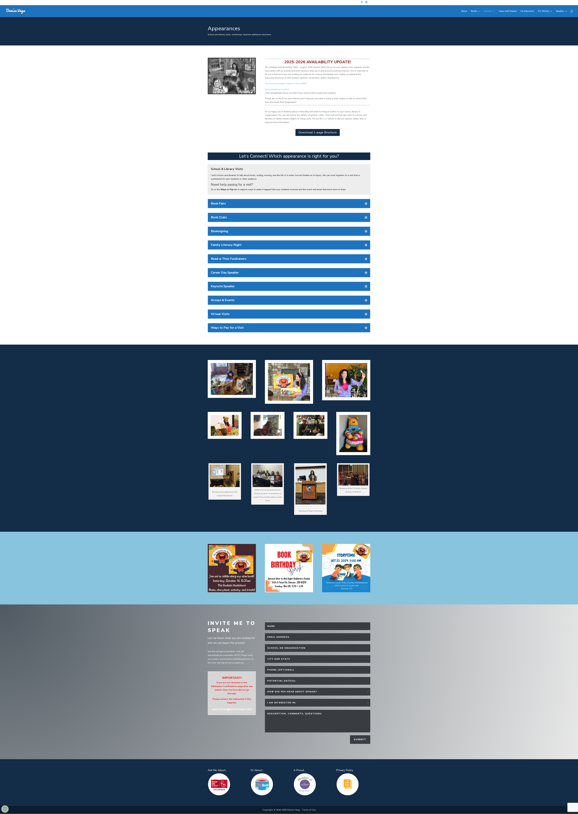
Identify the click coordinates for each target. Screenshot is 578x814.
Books (474, 11)
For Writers (543, 11)
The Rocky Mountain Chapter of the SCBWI (286, 83)
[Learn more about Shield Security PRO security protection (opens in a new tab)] (5, 809)
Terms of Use (309, 809)
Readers (560, 11)
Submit (360, 739)
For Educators (527, 11)
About (464, 11)
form (325, 118)
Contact (488, 11)
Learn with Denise (508, 11)
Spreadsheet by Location (277, 89)
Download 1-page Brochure (317, 132)
